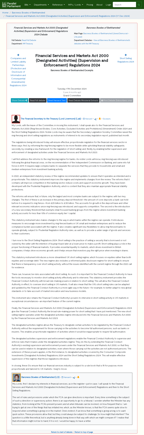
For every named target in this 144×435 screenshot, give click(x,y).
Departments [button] (40, 4)
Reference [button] (57, 4)
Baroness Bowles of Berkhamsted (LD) (40, 376)
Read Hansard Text (57, 100)
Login (108, 4)
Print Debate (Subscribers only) (117, 100)
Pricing (89, 4)
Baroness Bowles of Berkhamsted (28, 12)
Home (5, 12)
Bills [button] (26, 4)
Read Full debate (37, 100)
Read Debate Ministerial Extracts (83, 100)
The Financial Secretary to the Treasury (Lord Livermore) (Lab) (51, 118)
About (99, 4)
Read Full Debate (29, 40)
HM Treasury (28, 43)
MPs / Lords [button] (74, 4)
